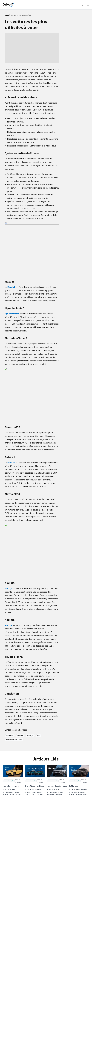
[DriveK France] (9, 5)
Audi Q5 (8, 588)
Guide (7, 15)
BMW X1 (11, 462)
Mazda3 (11, 287)
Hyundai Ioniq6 (12, 313)
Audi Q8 (8, 625)
